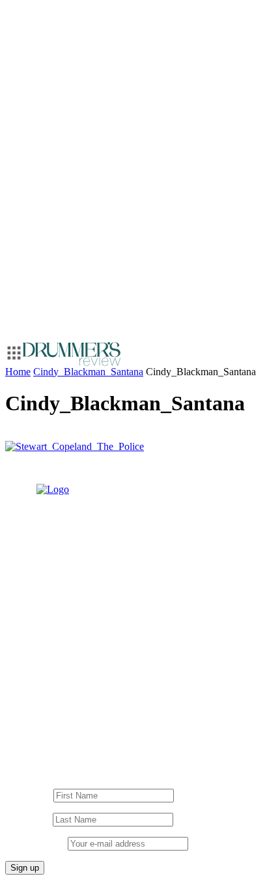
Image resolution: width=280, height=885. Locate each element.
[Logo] (71, 354)
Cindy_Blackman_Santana (88, 371)
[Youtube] (64, 712)
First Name (28, 794)
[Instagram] (38, 712)
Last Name (27, 819)
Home (18, 371)
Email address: (36, 843)
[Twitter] (116, 712)
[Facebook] (90, 712)
